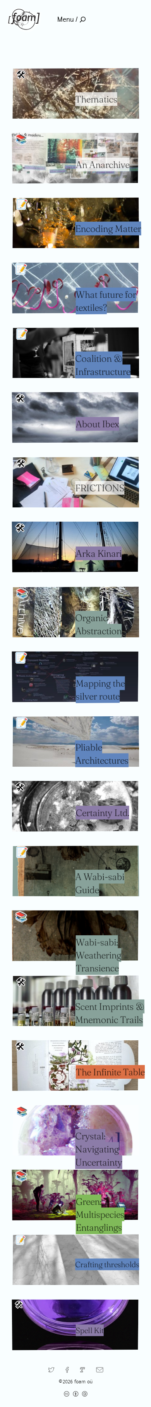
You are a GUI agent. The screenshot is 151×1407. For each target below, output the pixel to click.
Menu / (67, 20)
